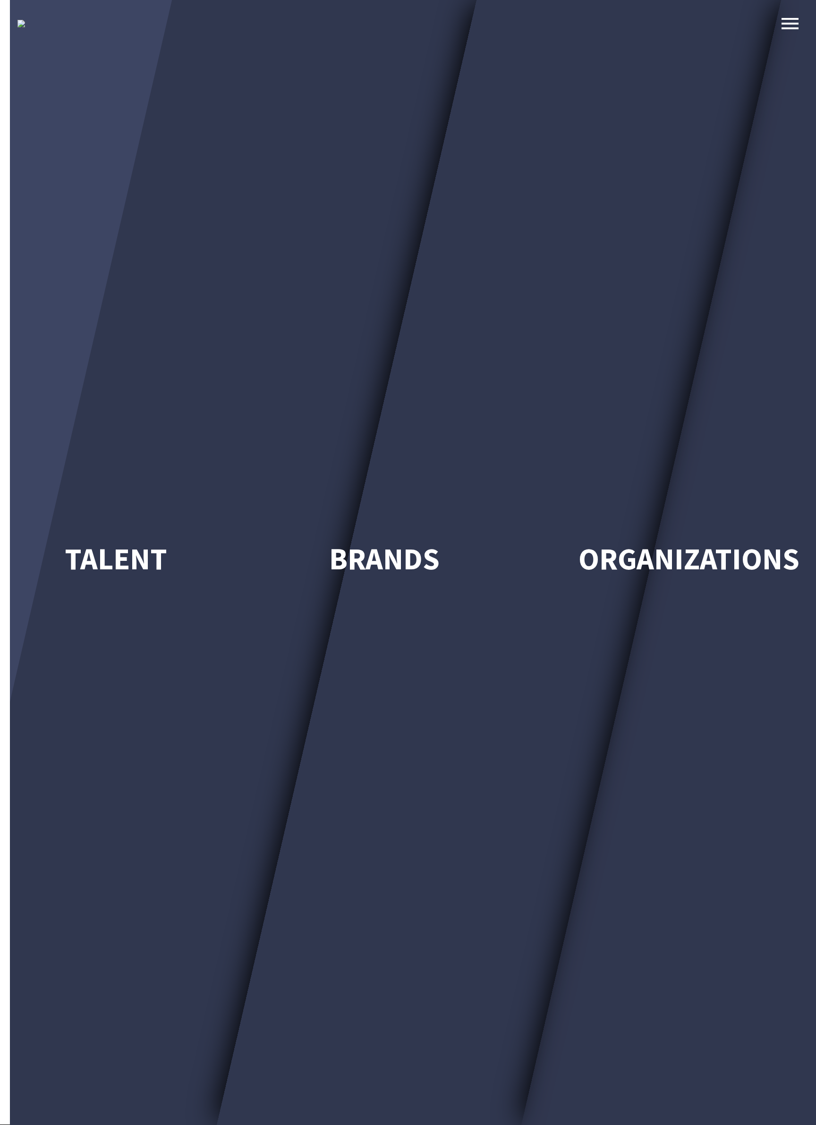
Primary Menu (790, 24)
